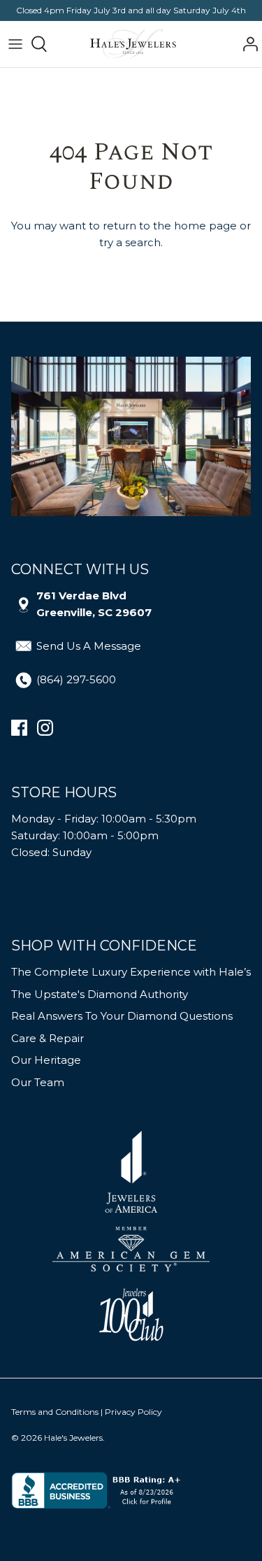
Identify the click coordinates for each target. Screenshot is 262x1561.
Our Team (37, 1082)
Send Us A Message (88, 646)
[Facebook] (19, 728)
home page (205, 225)
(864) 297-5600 (76, 679)
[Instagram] (45, 728)
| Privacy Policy (131, 1411)
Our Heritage (46, 1060)
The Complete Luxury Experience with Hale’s (131, 971)
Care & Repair (47, 1038)
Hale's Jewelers (73, 1437)
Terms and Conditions (55, 1411)
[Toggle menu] (15, 44)
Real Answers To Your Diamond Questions (122, 1015)
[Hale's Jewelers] (133, 44)
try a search (130, 242)
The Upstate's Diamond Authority (99, 994)
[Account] (246, 44)
